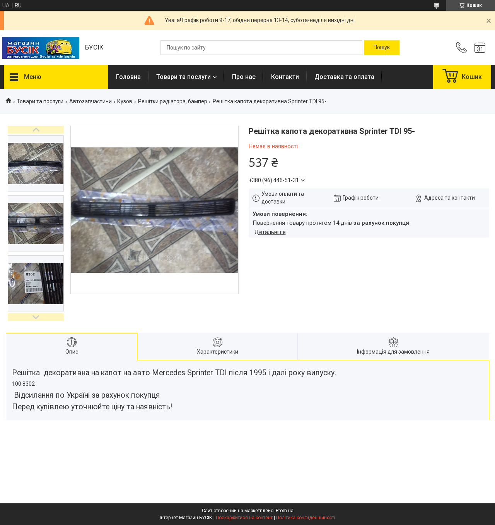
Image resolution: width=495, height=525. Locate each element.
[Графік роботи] (480, 47)
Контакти (285, 76)
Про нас (244, 76)
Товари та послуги (183, 76)
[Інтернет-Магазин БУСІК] (40, 48)
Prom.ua (285, 510)
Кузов (124, 101)
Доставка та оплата (344, 76)
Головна (128, 76)
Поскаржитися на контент (244, 517)
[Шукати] (381, 47)
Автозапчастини (90, 101)
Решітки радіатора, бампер (172, 101)
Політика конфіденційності (305, 517)
